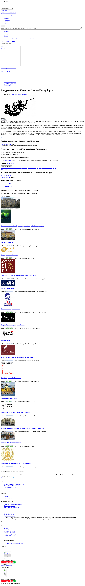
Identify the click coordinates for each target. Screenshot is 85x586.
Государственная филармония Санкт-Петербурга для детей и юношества (22, 428)
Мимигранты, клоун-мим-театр (10, 309)
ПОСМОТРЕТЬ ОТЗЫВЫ (19, 94)
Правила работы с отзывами (15, 543)
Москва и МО (8, 528)
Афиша (6, 23)
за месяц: (29, 38)
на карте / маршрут (6, 166)
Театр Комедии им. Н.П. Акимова (11, 378)
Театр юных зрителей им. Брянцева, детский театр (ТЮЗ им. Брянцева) (22, 226)
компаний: (12, 38)
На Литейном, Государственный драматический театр (17, 357)
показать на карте (6, 168)
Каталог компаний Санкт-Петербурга (14, 484)
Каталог (6, 18)
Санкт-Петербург (9, 15)
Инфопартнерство (9, 498)
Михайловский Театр (7, 242)
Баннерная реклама (9, 506)
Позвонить (4, 169)
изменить (5, 10)
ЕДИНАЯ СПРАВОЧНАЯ (8, 13)
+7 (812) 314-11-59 (6, 177)
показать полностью (8, 138)
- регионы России (8, 68)
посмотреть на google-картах (36, 168)
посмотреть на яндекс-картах (19, 168)
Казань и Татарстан (9, 531)
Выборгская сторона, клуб (9, 398)
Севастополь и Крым (10, 535)
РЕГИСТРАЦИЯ (10, 41)
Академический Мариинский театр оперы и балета (16, 463)
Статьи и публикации (10, 487)
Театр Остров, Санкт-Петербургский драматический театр (18, 275)
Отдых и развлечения (10, 83)
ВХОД (2, 41)
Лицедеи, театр (5, 340)
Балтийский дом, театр (8, 288)
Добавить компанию (10, 513)
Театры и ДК (7, 85)
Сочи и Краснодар (9, 529)
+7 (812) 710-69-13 (6, 176)
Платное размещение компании (13, 504)
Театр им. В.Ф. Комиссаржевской (11, 442)
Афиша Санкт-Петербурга (11, 485)
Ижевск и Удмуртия (9, 532)
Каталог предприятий (10, 82)
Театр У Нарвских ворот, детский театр (12, 325)
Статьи (6, 21)
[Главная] (4, 80)
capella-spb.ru (7, 160)
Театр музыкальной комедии (9, 255)
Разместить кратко (9, 514)
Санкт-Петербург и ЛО (10, 534)
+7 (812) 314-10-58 (6, 144)
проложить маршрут (50, 168)
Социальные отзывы (9, 478)
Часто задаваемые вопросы (11, 507)
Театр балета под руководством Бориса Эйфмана (15, 412)
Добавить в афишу (9, 516)
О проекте (7, 496)
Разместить (7, 20)
